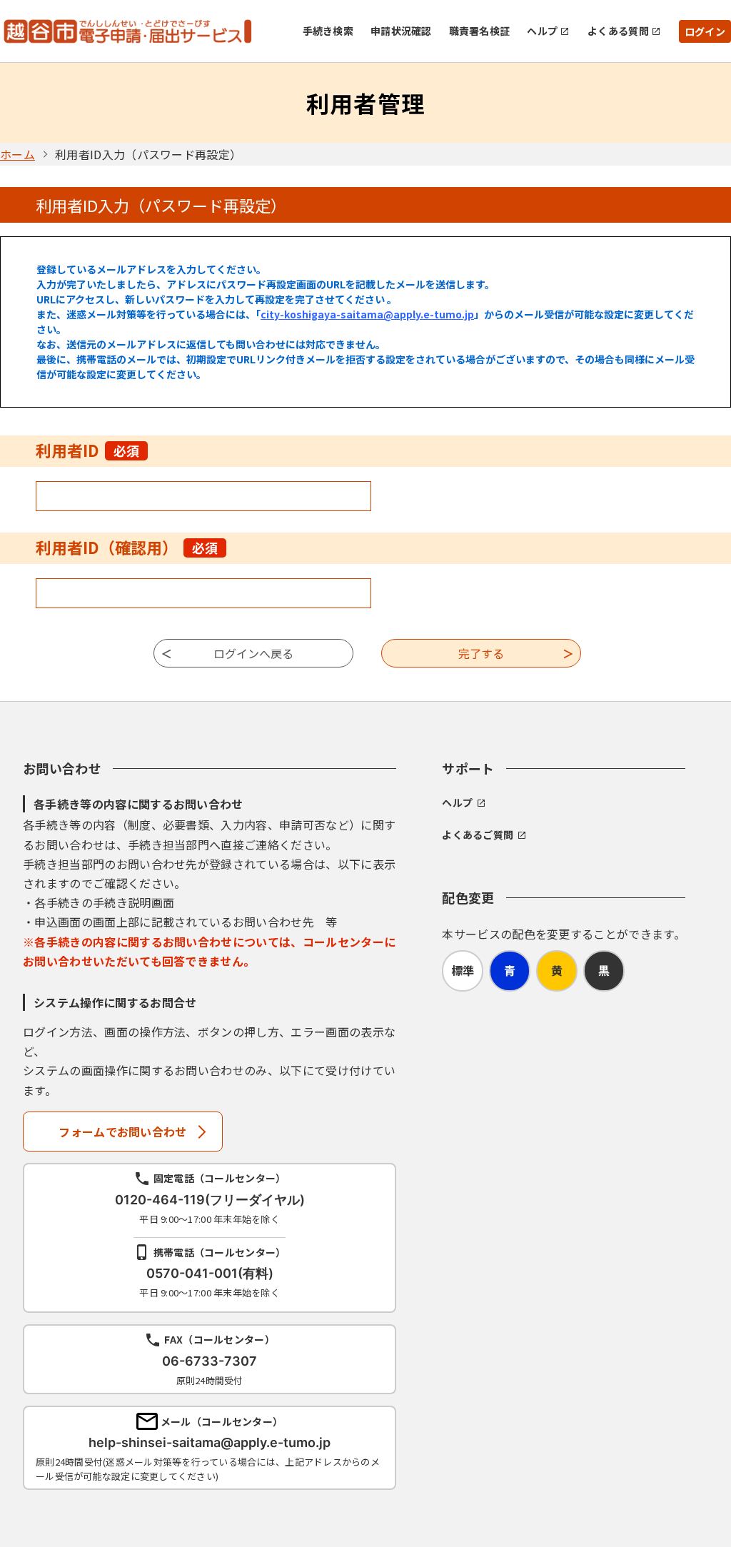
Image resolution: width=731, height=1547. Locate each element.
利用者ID (87, 449)
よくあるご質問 (477, 834)
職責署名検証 (479, 31)
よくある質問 (618, 31)
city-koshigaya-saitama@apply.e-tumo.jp (367, 314)
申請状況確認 (401, 31)
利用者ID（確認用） (127, 546)
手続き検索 (328, 31)
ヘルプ (542, 31)
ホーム (17, 154)
